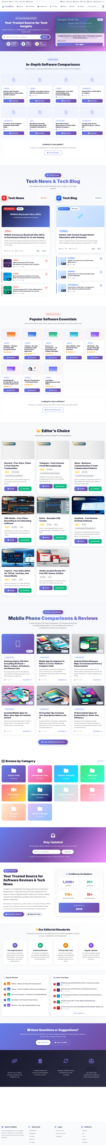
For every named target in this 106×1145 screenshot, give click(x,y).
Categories (43, 6)
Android (6, 1)
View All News (78, 1013)
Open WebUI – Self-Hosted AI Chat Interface (73, 347)
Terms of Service (61, 1133)
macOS (23, 1)
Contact (77, 1)
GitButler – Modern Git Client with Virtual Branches (10, 347)
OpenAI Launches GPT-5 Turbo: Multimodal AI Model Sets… (78, 1000)
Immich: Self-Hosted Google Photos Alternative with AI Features (13, 93)
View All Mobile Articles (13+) (54, 742)
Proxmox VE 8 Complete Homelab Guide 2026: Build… (12, 125)
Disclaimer (98, 1)
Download (92, 42)
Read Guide (14, 101)
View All (43, 198)
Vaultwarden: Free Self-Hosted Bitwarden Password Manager (64, 93)
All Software (32, 1130)
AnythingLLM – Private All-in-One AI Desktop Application (11, 382)
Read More (26, 680)
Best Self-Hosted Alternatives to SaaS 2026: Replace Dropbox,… (66, 125)
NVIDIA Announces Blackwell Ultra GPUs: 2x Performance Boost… (80, 983)
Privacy (84, 1)
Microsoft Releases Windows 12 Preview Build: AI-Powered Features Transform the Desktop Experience (26, 277)
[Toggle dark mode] (103, 2)
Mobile (81, 6)
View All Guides (54, 153)
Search (45, 37)
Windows (30, 1)
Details (12, 489)
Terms (90, 1)
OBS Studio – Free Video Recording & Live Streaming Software (17, 521)
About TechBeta (62, 1042)
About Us (32, 1139)
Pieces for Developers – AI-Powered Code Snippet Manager (51, 348)
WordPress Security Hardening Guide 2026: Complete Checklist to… (38, 125)
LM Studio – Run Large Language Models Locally (93, 347)
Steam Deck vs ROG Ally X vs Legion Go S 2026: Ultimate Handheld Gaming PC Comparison (81, 289)
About (63, 1)
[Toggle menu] (103, 6)
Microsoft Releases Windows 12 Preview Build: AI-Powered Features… (82, 995)
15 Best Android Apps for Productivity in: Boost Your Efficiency (86, 715)
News (64, 6)
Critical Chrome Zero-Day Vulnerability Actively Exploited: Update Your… (82, 1006)
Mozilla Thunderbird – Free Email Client (32, 381)
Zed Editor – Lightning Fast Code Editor (52, 382)
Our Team (32, 1142)
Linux (16, 1)
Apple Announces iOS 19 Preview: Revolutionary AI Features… (79, 989)
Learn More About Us (15, 914)
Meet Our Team (35, 914)
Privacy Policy (74, 856)
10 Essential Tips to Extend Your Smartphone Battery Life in (52, 715)
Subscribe (67, 852)
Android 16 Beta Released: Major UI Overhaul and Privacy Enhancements (88, 663)
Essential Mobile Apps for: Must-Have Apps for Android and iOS (17, 715)
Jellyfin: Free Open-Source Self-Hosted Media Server (40, 92)
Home (21, 6)
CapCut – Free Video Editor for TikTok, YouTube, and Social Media (17, 573)
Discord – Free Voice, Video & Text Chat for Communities (17, 465)
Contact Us (44, 1042)
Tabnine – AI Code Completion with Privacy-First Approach (31, 348)
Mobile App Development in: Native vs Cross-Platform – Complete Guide (52, 663)
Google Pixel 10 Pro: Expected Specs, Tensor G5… (91, 125)
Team (70, 1)
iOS (12, 1)
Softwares (31, 6)
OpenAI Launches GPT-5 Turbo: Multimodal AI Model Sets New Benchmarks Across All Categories (27, 291)
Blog (73, 6)
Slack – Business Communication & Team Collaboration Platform (86, 465)
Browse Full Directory (54, 410)
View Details (69, 42)
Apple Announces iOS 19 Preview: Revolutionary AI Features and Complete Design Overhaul (26, 264)
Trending (54, 6)
